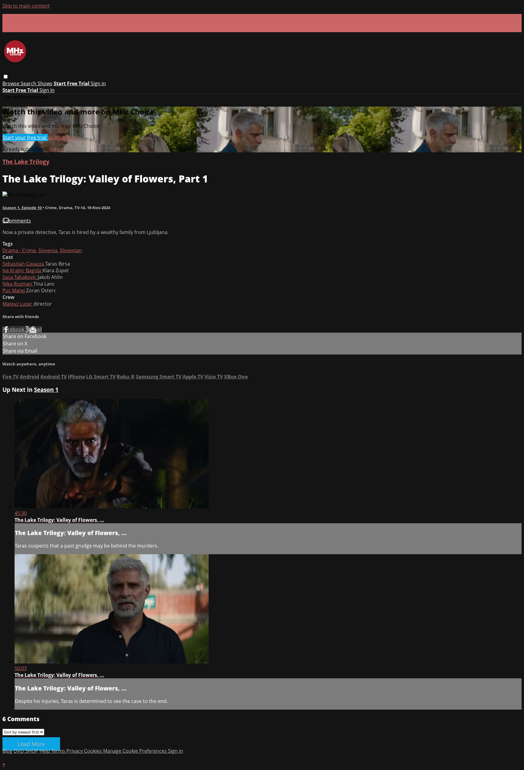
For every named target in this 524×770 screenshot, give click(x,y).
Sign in (98, 83)
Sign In (47, 90)
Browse (11, 83)
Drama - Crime (19, 250)
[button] (6, 77)
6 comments (16, 220)
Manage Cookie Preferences (135, 751)
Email (35, 329)
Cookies (93, 751)
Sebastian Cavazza (23, 263)
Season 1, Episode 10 (22, 207)
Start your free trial (25, 137)
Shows (45, 83)
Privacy (75, 751)
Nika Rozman (17, 283)
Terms (58, 751)
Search (29, 83)
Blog (7, 751)
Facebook (13, 329)
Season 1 (46, 389)
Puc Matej (14, 290)
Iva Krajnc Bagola (22, 270)
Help (45, 751)
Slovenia (47, 250)
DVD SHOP (26, 751)
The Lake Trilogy (25, 161)
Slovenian (71, 250)
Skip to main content (26, 5)
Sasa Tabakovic (20, 277)
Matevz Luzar (17, 303)
